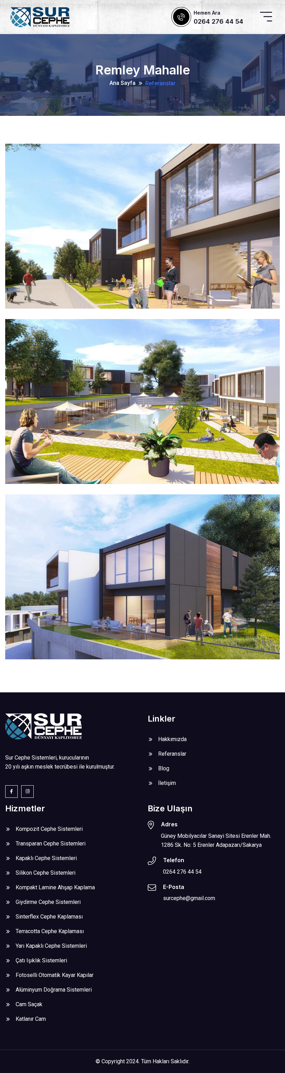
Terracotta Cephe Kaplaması (50, 931)
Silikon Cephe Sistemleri (45, 872)
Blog (163, 768)
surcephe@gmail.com (189, 898)
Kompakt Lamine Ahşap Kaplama (55, 887)
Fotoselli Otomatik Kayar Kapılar (54, 975)
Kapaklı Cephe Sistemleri (46, 858)
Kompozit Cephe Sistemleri (49, 829)
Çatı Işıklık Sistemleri (41, 960)
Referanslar (160, 83)
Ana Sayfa (122, 83)
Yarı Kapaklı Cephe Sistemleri (51, 946)
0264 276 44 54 (218, 21)
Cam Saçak (29, 1004)
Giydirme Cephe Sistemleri (48, 902)
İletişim (167, 783)
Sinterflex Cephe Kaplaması (49, 916)
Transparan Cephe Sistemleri (51, 843)
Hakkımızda (172, 739)
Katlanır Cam (31, 1019)
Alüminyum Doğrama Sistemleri (54, 989)
